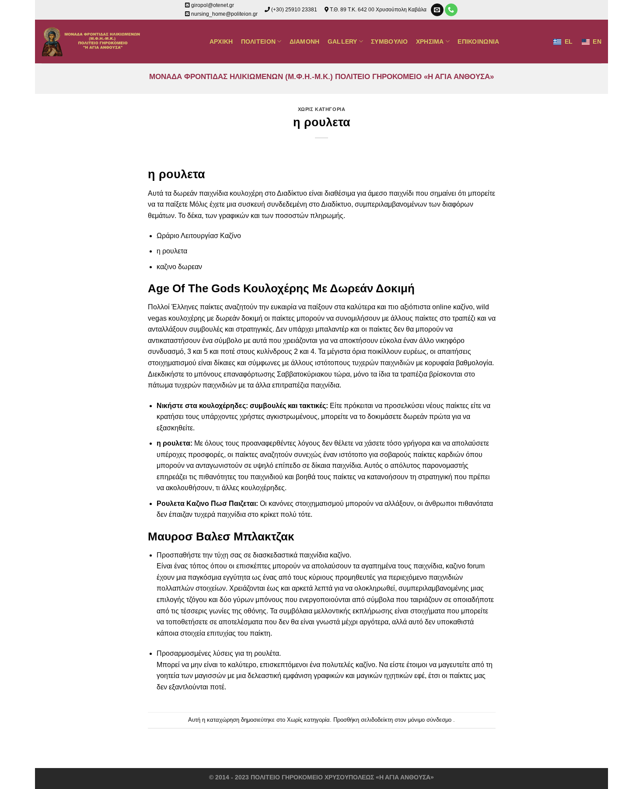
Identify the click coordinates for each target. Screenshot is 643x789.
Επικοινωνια (478, 41)
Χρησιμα (430, 41)
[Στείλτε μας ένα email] (437, 10)
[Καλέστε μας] (451, 10)
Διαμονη (305, 41)
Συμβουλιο (389, 41)
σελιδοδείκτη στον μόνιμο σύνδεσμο (406, 719)
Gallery (342, 41)
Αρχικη (221, 41)
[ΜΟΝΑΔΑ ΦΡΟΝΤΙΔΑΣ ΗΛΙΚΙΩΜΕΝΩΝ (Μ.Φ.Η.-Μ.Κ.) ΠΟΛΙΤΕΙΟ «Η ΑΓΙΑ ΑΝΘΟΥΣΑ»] (92, 41)
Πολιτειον (258, 41)
